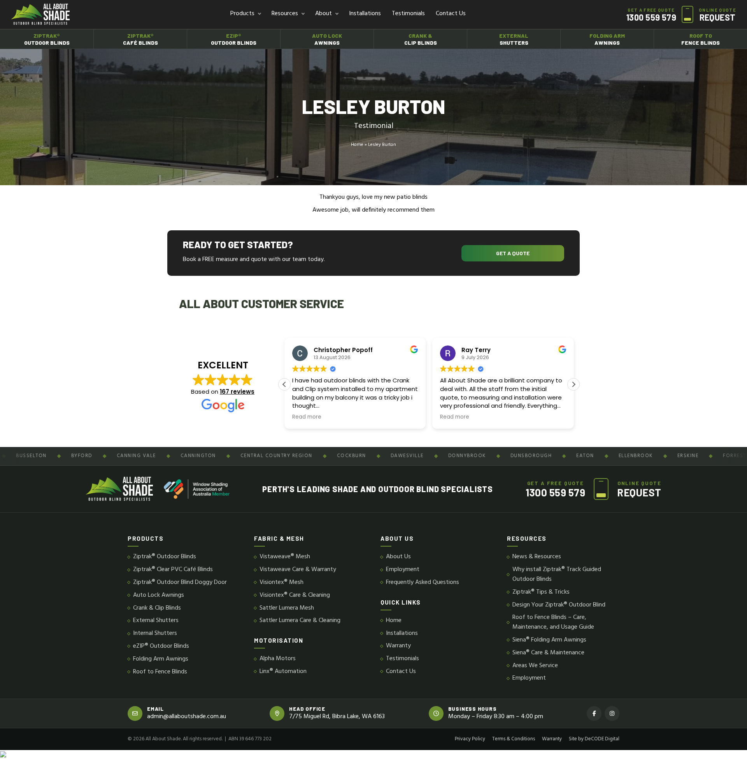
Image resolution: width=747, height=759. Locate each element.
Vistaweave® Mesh (285, 557)
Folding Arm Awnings (160, 659)
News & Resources (536, 557)
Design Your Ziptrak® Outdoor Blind (558, 605)
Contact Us (451, 14)
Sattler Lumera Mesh (287, 608)
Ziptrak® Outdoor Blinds (164, 557)
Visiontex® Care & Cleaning (295, 595)
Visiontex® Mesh (281, 582)
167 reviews (237, 391)
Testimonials (408, 14)
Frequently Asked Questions (422, 582)
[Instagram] (612, 713)
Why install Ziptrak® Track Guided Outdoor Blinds (556, 574)
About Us (398, 557)
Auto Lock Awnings (158, 595)
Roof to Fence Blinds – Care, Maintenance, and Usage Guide (553, 622)
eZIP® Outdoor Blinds (161, 646)
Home (357, 145)
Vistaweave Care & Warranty (298, 570)
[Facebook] (594, 713)
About (323, 14)
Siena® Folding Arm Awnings (549, 640)
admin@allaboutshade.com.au (186, 716)
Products (242, 14)
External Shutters (156, 621)
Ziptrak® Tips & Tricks (541, 592)
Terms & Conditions (513, 739)
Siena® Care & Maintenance (548, 653)
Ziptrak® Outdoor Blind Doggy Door (180, 582)
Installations (365, 14)
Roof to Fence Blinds (160, 672)
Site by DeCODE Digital (594, 739)
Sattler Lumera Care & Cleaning (300, 621)
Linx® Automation (283, 672)
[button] (573, 384)
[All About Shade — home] (40, 14)
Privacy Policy (470, 739)
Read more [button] (306, 417)
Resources (285, 14)
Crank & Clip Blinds (157, 608)
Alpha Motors (278, 659)
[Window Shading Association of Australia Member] (197, 489)
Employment (402, 570)
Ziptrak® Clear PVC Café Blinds (173, 570)
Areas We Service (535, 666)
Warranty (398, 646)
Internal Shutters (155, 633)
